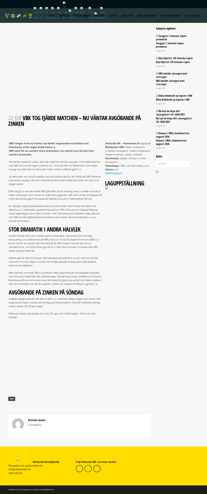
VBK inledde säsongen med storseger (170, 82)
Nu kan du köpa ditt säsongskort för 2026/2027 (174, 120)
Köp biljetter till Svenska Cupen (173, 62)
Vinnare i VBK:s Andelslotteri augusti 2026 (171, 142)
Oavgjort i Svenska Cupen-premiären (170, 44)
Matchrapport (113, 173)
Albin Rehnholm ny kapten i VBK (173, 99)
